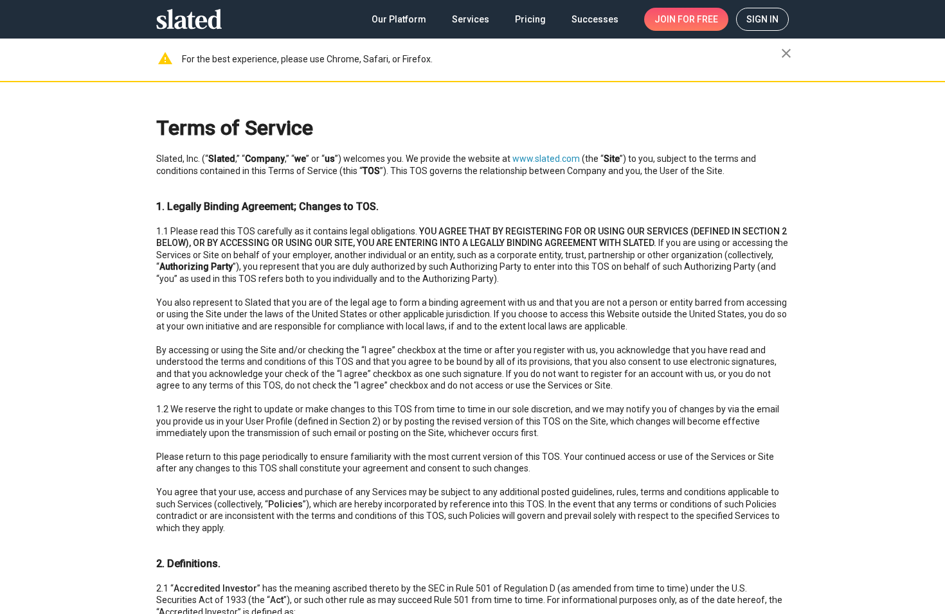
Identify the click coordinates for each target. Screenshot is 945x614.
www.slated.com (546, 159)
